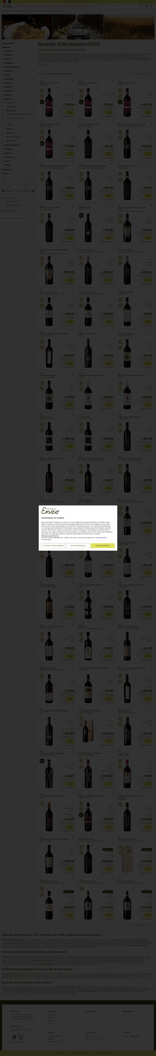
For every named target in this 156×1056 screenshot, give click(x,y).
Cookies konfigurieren (53, 546)
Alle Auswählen (103, 546)
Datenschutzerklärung (50, 536)
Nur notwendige (78, 546)
